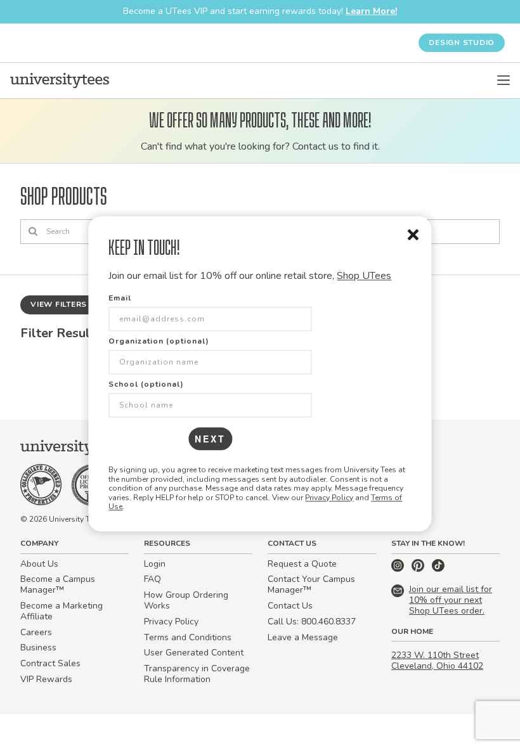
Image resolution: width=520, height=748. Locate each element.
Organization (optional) (158, 342)
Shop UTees (364, 276)
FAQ (152, 579)
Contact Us (290, 606)
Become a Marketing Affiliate (61, 611)
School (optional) (146, 385)
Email (119, 298)
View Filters (58, 304)
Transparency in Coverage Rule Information (197, 673)
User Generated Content (194, 653)
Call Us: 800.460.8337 (312, 622)
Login (155, 564)
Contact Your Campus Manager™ (311, 584)
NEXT (210, 439)
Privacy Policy (329, 498)
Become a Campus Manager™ (57, 584)
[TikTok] (438, 569)
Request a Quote (302, 564)
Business (38, 648)
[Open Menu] (503, 80)
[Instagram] (398, 569)
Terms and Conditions (187, 637)
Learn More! (371, 11)
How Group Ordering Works (186, 600)
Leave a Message (303, 637)
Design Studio (462, 42)
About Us (39, 564)
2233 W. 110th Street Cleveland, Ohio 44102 (437, 660)
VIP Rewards (46, 679)
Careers (36, 632)
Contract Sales (50, 663)
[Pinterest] (419, 569)
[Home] (59, 80)
